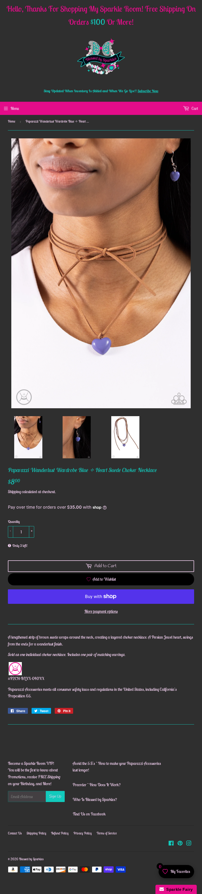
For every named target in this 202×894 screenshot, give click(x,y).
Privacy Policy (82, 833)
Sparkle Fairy (178, 889)
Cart (194, 108)
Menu (15, 108)
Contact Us (15, 833)
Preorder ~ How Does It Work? (97, 784)
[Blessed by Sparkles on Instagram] (188, 843)
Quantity (14, 521)
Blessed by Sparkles (31, 859)
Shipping (14, 491)
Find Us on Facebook (89, 814)
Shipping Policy (36, 833)
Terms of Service (107, 833)
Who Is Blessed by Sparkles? (95, 799)
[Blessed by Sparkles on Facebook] (171, 843)
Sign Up (55, 796)
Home (11, 121)
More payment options (101, 611)
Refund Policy (60, 833)
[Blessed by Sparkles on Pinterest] (180, 843)
